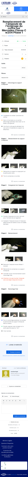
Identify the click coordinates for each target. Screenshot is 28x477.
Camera (6, 396)
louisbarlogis (11, 35)
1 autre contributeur (21, 368)
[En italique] (6, 400)
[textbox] (14, 409)
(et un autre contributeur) (20, 35)
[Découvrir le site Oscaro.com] (4, 474)
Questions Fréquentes (7, 443)
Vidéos (21, 10)
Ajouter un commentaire (19, 134)
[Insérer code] (9, 400)
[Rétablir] (3, 403)
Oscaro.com (14, 474)
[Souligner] (15, 400)
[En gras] (3, 400)
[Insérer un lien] (12, 400)
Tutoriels (7, 10)
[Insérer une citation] (19, 400)
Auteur (4, 368)
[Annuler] (24, 400)
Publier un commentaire (19, 416)
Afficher (23, 67)
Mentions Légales (7, 440)
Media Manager (15, 396)
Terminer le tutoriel (15, 352)
